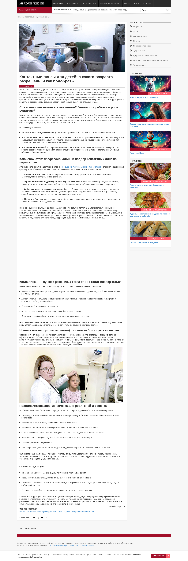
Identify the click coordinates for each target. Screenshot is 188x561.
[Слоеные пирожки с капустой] (150, 229)
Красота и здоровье (110, 3)
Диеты (135, 31)
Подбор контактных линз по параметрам (81, 166)
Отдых (148, 3)
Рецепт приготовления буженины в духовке (147, 186)
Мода (127, 3)
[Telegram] (42, 517)
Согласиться (158, 556)
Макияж (136, 41)
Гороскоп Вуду (137, 153)
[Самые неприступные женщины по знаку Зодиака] (150, 110)
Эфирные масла (139, 65)
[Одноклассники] (38, 517)
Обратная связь (88, 545)
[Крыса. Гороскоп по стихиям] (150, 83)
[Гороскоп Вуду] (150, 139)
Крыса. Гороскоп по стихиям (144, 97)
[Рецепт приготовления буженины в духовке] (150, 171)
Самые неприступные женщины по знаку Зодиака (149, 125)
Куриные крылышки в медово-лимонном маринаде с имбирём (150, 215)
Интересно (74, 3)
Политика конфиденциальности (64, 545)
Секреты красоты (140, 36)
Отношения (90, 3)
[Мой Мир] (45, 517)
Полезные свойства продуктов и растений (150, 60)
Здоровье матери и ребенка (145, 55)
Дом (137, 3)
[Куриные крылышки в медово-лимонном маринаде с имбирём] (150, 200)
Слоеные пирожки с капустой (144, 243)
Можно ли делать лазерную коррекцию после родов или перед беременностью (56, 511)
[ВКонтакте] (34, 517)
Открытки (58, 3)
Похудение (137, 26)
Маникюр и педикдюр (142, 46)
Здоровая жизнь (42, 17)
